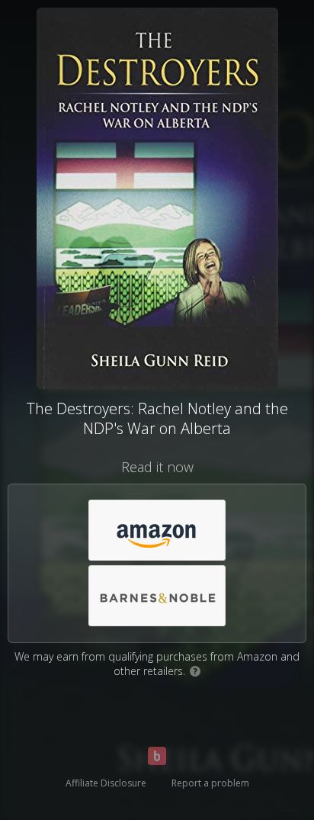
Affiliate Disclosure (106, 783)
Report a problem (210, 783)
